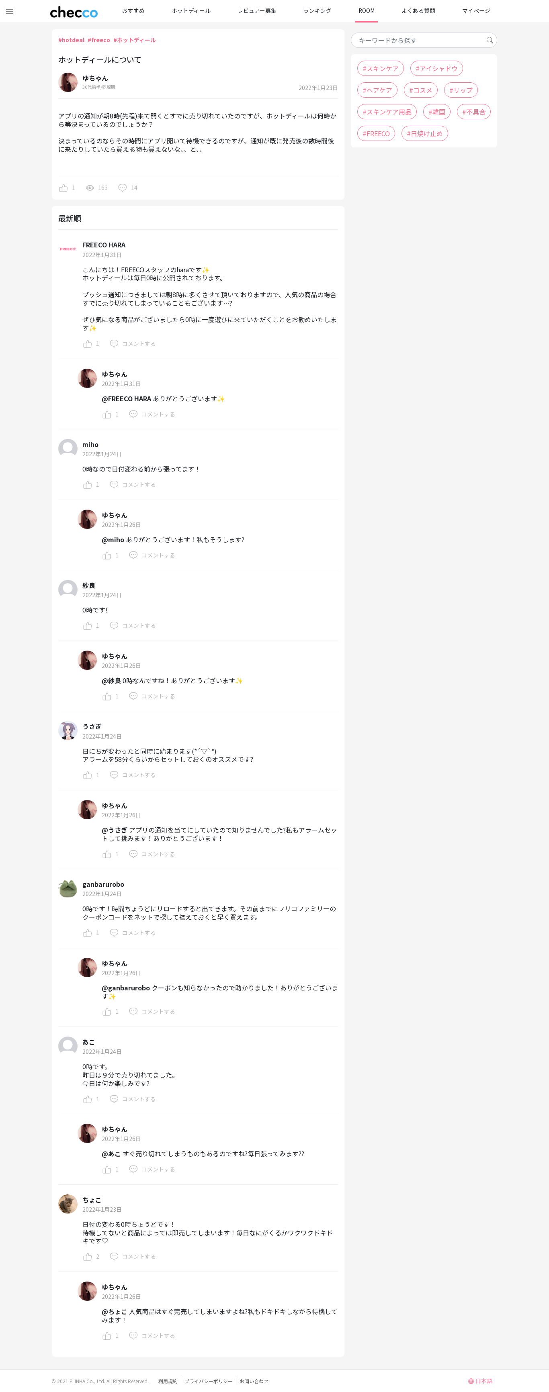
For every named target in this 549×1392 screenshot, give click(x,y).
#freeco (99, 40)
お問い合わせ (254, 1381)
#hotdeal (71, 40)
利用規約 (168, 1381)
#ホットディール (134, 40)
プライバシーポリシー (208, 1381)
